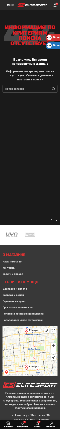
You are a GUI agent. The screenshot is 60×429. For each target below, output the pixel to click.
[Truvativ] (48, 235)
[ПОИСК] (54, 89)
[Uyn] (11, 235)
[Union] (30, 235)
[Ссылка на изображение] (30, 384)
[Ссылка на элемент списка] (30, 262)
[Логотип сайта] (32, 5)
